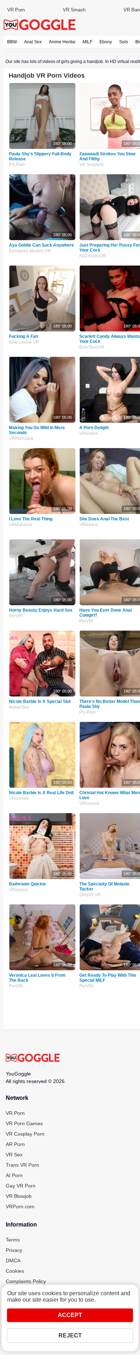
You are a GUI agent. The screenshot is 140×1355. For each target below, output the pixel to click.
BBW (12, 41)
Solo (123, 41)
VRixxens (18, 889)
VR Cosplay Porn (25, 1134)
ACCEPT (70, 1315)
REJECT (70, 1335)
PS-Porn (17, 164)
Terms (13, 1240)
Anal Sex (33, 41)
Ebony (105, 41)
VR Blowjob (19, 1196)
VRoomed (19, 798)
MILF (87, 41)
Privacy (14, 1250)
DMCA (13, 1260)
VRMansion (20, 524)
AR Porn (15, 1144)
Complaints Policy (26, 1281)
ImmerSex (19, 707)
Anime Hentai (62, 41)
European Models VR (30, 250)
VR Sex (14, 1154)
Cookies (15, 1271)
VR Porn (16, 10)
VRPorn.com (20, 1206)
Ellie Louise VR (24, 342)
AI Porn (14, 1175)
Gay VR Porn (21, 1186)
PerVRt (16, 615)
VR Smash (74, 10)
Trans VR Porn (22, 1165)
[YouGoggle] (33, 1058)
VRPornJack (21, 438)
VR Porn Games (24, 1123)
